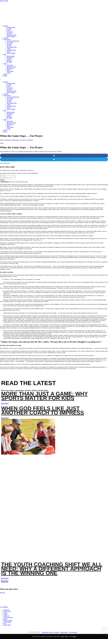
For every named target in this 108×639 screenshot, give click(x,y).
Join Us (9, 51)
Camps (8, 30)
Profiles (9, 59)
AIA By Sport (7, 611)
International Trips (11, 35)
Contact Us (6, 616)
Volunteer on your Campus (50, 632)
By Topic (9, 62)
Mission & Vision (11, 66)
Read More (5, 403)
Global (8, 72)
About (5, 63)
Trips (4, 623)
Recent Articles (11, 56)
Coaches (5, 38)
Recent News (10, 68)
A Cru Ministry (4, 607)
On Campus (10, 32)
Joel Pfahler (30, 140)
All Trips (9, 33)
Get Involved (6, 39)
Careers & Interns (8, 617)
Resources (9, 60)
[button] (106, 635)
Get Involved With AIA (13, 41)
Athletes (5, 25)
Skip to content (4, 0)
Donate (5, 74)
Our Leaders (10, 71)
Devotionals (10, 57)
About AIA (10, 65)
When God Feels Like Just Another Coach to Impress (42, 410)
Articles (5, 613)
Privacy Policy (7, 625)
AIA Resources (7, 622)
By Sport (9, 29)
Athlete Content (11, 27)
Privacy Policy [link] (64, 636)
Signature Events (11, 50)
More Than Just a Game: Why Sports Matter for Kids (44, 396)
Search (5, 75)
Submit (2, 180)
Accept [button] (74, 636)
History (9, 69)
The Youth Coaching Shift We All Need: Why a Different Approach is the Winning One (51, 568)
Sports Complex (11, 36)
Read (4, 54)
